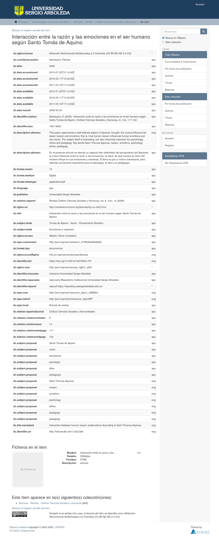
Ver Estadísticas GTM (176, 163)
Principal (23, 22)
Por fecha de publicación (178, 68)
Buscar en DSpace (176, 37)
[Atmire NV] (200, 531)
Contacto (14, 530)
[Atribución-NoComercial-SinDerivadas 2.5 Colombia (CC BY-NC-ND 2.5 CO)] (28, 514)
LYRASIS (59, 527)
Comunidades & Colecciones (180, 61)
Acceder (169, 138)
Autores (169, 75)
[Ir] (203, 31)
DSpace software (18, 527)
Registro (169, 145)
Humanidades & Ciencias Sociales (50, 22)
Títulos (168, 82)
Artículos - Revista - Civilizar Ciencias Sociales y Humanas (104, 22)
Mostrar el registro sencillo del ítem (31, 30)
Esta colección (173, 42)
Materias (169, 89)
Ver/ (139, 452)
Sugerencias (28, 530)
